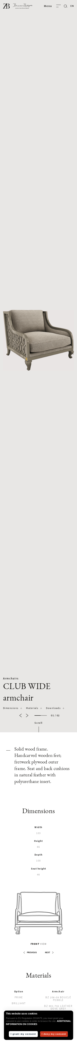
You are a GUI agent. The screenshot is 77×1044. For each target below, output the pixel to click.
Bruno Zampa (18, 6)
